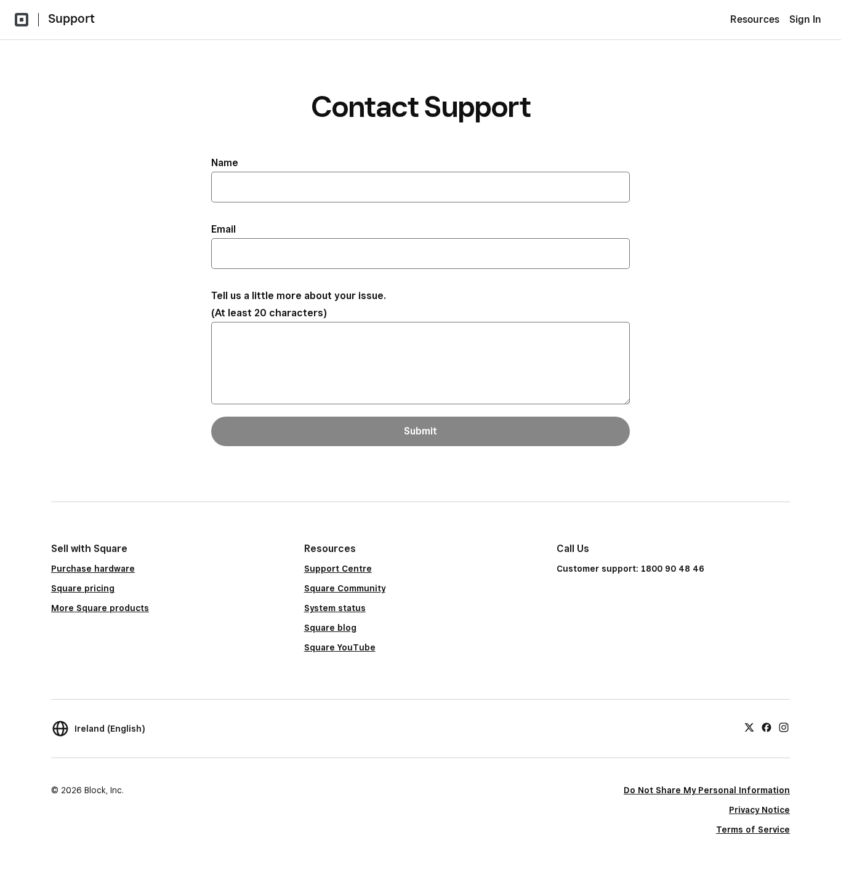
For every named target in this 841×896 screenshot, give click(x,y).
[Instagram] (784, 727)
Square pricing (83, 588)
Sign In (805, 19)
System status (335, 608)
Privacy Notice (759, 810)
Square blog (330, 628)
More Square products (100, 608)
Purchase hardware (93, 569)
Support (71, 18)
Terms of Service (753, 829)
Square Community (344, 588)
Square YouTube (340, 647)
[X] (749, 727)
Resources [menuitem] (754, 19)
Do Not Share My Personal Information (707, 790)
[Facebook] (766, 727)
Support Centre (338, 569)
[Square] (21, 19)
